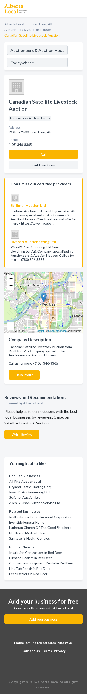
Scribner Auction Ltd (24, 497)
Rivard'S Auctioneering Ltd (29, 492)
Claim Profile (24, 375)
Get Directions (43, 165)
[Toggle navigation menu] (80, 8)
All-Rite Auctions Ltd (25, 481)
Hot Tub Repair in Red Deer (30, 568)
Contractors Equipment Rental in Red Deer (41, 563)
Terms (47, 651)
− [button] (11, 286)
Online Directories (41, 643)
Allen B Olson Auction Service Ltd (34, 503)
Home (19, 643)
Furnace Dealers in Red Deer (30, 558)
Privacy (59, 651)
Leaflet (40, 331)
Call (43, 154)
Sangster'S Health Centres (29, 538)
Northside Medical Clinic (27, 533)
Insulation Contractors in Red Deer (35, 552)
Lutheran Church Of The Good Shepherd (40, 528)
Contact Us (31, 651)
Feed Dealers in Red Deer (28, 574)
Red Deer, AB (42, 24)
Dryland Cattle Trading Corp (30, 487)
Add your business (43, 619)
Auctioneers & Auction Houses (27, 30)
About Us (65, 643)
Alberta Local (14, 24)
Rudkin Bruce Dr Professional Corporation (40, 517)
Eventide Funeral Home (26, 522)
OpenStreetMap (57, 331)
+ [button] (11, 279)
